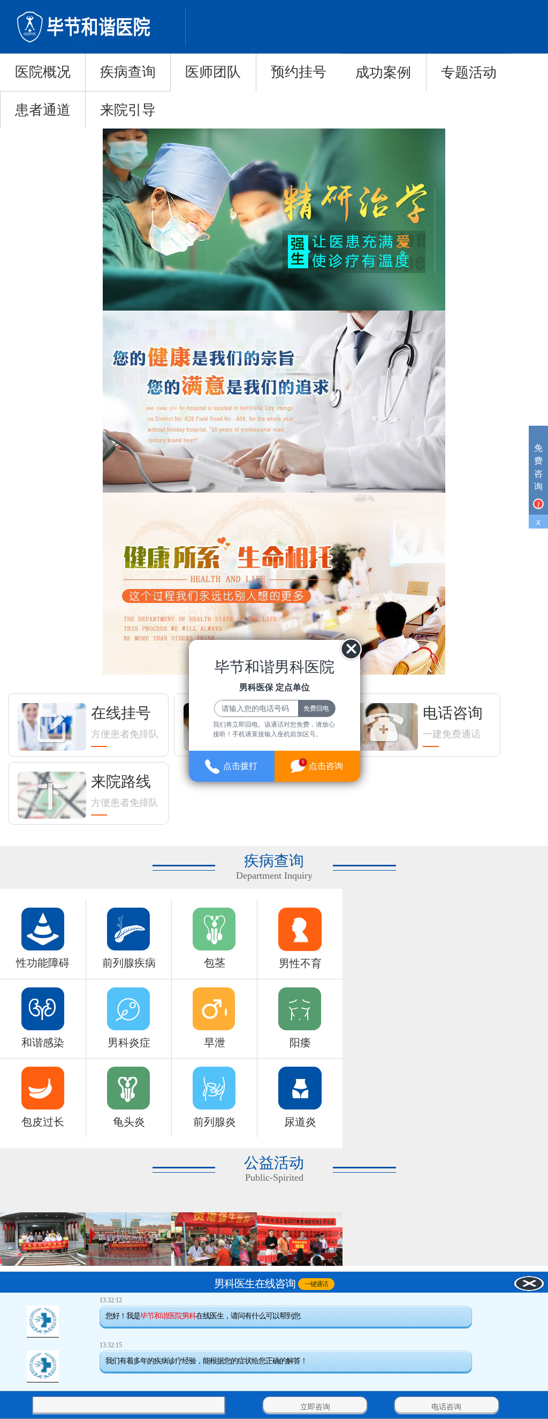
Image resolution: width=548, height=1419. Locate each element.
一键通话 (316, 1284)
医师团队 (213, 72)
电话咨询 (446, 1407)
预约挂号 (298, 72)
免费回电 (316, 708)
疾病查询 (128, 72)
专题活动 (469, 72)
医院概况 (43, 72)
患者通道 (43, 110)
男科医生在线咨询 (254, 1284)
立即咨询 (315, 1407)
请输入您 (54, 1407)
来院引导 (128, 110)
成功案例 (383, 72)
